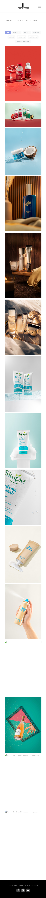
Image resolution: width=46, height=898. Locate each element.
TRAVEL (11, 37)
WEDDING (36, 32)
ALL (8, 32)
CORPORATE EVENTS (23, 41)
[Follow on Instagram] (23, 890)
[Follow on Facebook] (18, 890)
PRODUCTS (16, 32)
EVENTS (26, 32)
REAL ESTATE (33, 37)
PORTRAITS (21, 37)
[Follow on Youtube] (28, 890)
